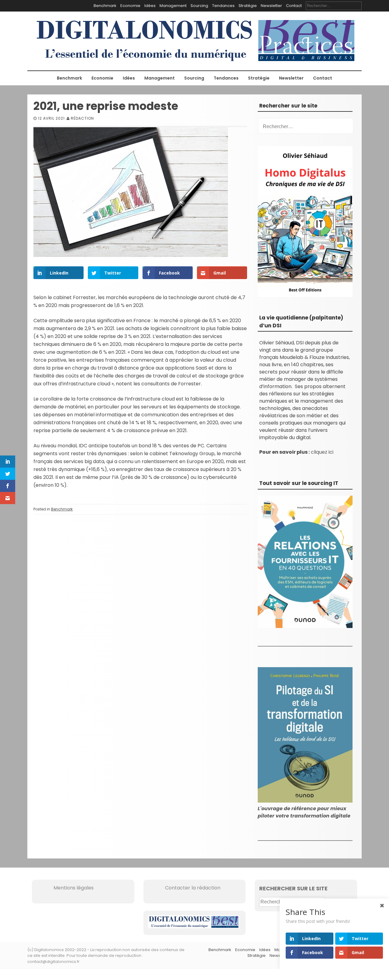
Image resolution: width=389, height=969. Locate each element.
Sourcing (199, 6)
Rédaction (82, 118)
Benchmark (105, 6)
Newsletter (271, 6)
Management (173, 6)
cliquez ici (322, 452)
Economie (130, 6)
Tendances (223, 6)
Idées (150, 6)
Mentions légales (65, 887)
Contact (294, 6)
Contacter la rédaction (184, 887)
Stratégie (248, 6)
